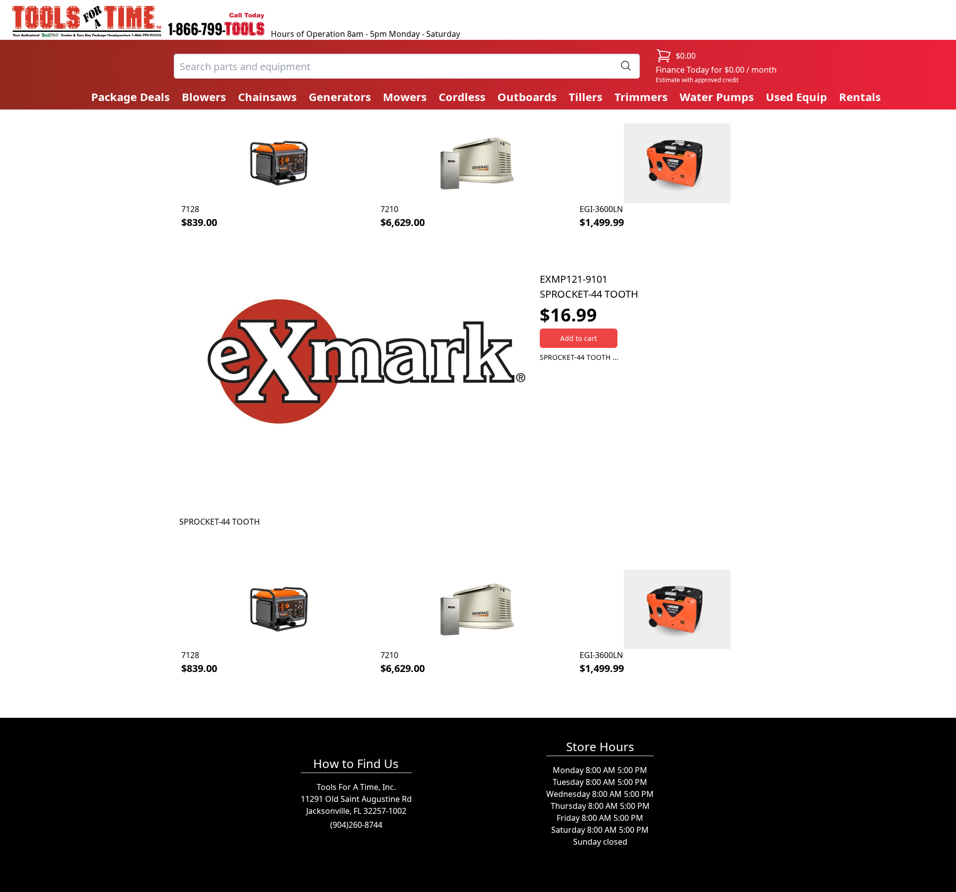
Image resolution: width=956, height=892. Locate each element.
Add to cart (578, 338)
